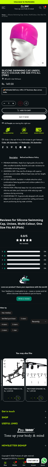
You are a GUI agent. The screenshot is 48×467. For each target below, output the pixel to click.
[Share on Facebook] (3, 147)
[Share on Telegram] (20, 147)
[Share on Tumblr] (16, 147)
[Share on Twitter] (7, 147)
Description (13, 157)
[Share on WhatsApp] (29, 147)
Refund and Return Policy (29, 157)
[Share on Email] (25, 147)
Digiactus (21, 458)
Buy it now (24, 117)
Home (4, 14)
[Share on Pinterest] (12, 147)
